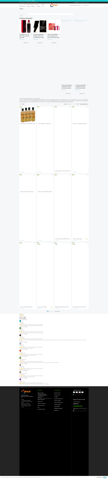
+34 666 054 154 (77, 406)
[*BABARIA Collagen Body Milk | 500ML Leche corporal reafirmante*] (62, 274)
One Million (56, 396)
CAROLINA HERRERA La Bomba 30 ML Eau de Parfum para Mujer (66, 87)
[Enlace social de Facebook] (73, 2)
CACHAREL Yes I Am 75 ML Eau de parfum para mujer (24, 36)
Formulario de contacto (41, 409)
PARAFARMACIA (23, 404)
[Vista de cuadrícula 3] (76, 104)
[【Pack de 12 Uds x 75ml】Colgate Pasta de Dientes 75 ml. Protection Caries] (27, 182)
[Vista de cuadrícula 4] (78, 104)
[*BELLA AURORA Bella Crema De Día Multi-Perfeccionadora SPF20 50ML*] (80, 274)
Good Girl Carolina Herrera (58, 398)
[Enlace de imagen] (26, 391)
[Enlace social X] (75, 2)
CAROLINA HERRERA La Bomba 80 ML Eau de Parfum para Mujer (80, 87)
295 (57, 311)
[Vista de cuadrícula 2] (74, 104)
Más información (99, 477)
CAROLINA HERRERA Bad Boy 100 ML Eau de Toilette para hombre (38, 36)
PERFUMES (28, 400)
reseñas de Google (81, 399)
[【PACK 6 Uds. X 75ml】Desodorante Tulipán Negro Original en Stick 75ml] (80, 114)
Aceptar (105, 477)
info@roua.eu (40, 397)
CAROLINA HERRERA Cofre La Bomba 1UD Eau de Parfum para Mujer (53, 36)
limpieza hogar (27, 401)
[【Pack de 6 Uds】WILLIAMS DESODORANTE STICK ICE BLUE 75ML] (45, 274)
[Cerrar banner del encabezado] (107, 1)
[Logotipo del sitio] (54, 5)
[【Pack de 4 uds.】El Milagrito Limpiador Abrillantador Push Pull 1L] (27, 274)
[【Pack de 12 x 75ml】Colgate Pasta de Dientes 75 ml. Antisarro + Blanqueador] (45, 182)
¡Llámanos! (75, 403)
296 (58, 311)
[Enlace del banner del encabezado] (54, 1)
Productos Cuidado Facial (58, 402)
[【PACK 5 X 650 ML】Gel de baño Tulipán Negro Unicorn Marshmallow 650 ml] (62, 138)
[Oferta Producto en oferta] (26, 26)
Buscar (21, 15)
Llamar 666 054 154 (41, 396)
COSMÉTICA (28, 403)
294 (55, 311)
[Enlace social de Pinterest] (76, 2)
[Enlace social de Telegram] (78, 2)
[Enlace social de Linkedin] (77, 2)
